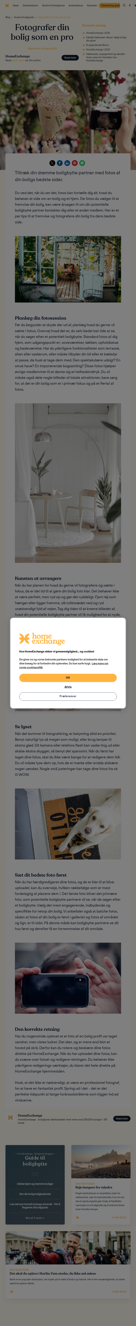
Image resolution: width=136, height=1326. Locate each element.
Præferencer (68, 696)
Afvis (68, 687)
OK (68, 677)
